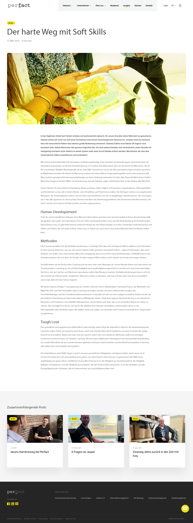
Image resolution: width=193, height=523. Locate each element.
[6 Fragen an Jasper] (96, 441)
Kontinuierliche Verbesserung (65, 498)
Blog (11, 23)
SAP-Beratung (138, 498)
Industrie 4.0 (100, 498)
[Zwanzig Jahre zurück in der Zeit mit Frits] (157, 441)
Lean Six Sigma (86, 498)
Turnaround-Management (157, 498)
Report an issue (71, 519)
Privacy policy (43, 519)
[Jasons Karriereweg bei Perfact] (35, 441)
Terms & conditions (56, 519)
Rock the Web (179, 519)
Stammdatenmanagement (119, 498)
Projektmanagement (178, 498)
